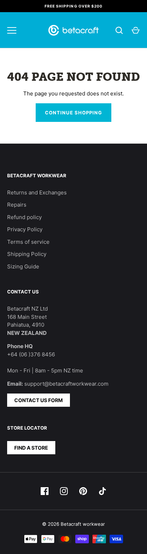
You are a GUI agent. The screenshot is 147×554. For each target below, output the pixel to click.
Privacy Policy (24, 229)
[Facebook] (44, 491)
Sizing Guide (23, 266)
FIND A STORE (31, 448)
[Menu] (12, 30)
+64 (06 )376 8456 (31, 354)
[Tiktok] (102, 491)
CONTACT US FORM (38, 400)
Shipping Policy (26, 254)
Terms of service (28, 241)
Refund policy (24, 217)
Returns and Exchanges (37, 192)
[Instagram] (64, 491)
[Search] (119, 30)
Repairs (16, 204)
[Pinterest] (83, 491)
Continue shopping (73, 112)
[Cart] (135, 30)
